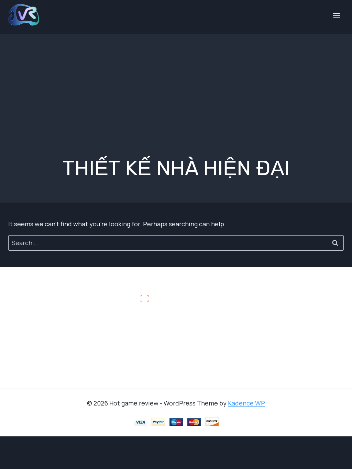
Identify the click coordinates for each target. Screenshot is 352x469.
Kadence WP (246, 403)
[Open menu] (336, 15)
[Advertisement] (176, 82)
